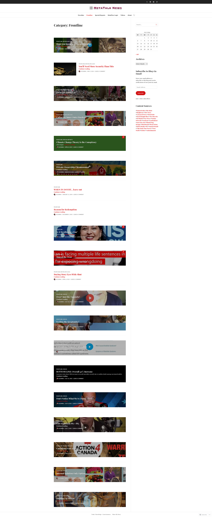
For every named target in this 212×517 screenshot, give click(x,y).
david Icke (151, 114)
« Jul (137, 54)
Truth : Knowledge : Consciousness (101, 514)
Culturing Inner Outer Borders (71, 117)
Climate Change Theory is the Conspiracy (76, 142)
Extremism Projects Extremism (71, 346)
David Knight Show (143, 116)
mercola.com (141, 122)
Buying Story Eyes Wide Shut (68, 274)
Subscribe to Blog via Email (146, 72)
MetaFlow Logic (113, 15)
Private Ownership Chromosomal (72, 167)
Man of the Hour (64, 256)
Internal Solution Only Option (70, 473)
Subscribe (141, 93)
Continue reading (61, 46)
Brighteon (140, 112)
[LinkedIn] (150, 2)
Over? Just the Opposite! (68, 296)
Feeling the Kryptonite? (67, 321)
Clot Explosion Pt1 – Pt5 (67, 423)
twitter (143, 130)
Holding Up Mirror (65, 498)
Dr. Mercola (154, 116)
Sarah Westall (153, 126)
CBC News (147, 112)
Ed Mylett (140, 118)
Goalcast (145, 120)
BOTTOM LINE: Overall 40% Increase (74, 371)
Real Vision (154, 124)
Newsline (81, 15)
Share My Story (116, 514)
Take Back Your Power (144, 128)
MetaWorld (145, 124)
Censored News (142, 114)
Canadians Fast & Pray (67, 448)
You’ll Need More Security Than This (96, 66)
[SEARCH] (134, 15)
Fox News (147, 118)
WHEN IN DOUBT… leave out (68, 189)
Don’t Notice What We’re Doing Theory (75, 398)
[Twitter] (157, 2)
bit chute (149, 111)
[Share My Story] (147, 2)
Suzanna (61, 49)
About (130, 15)
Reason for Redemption (65, 209)
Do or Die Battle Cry (66, 92)
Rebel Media (141, 126)
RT (147, 126)
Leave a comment (78, 49)
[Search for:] (147, 25)
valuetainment (151, 130)
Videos (123, 15)
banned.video (141, 111)
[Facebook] (153, 2)
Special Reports (100, 15)
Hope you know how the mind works (73, 43)
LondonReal (153, 120)
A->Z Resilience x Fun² (67, 232)
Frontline (90, 15)
